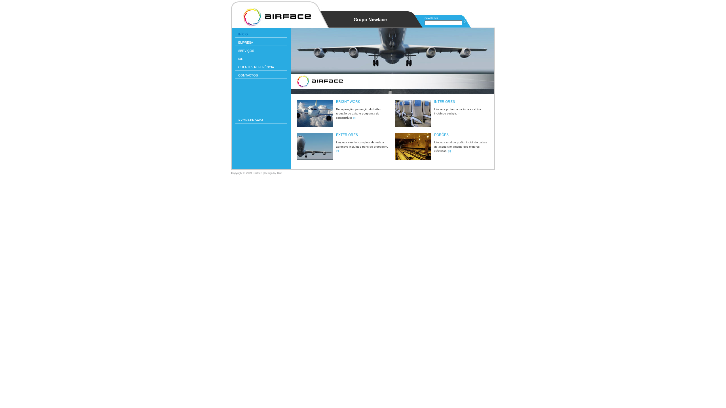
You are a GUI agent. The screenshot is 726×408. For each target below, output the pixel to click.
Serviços (246, 50)
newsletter (431, 18)
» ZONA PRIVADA (250, 120)
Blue (279, 173)
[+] (354, 118)
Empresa (245, 42)
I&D (240, 59)
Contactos (248, 75)
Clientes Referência (256, 67)
